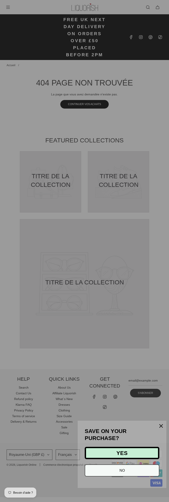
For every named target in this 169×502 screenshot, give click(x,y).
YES (122, 453)
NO (122, 470)
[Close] (161, 426)
